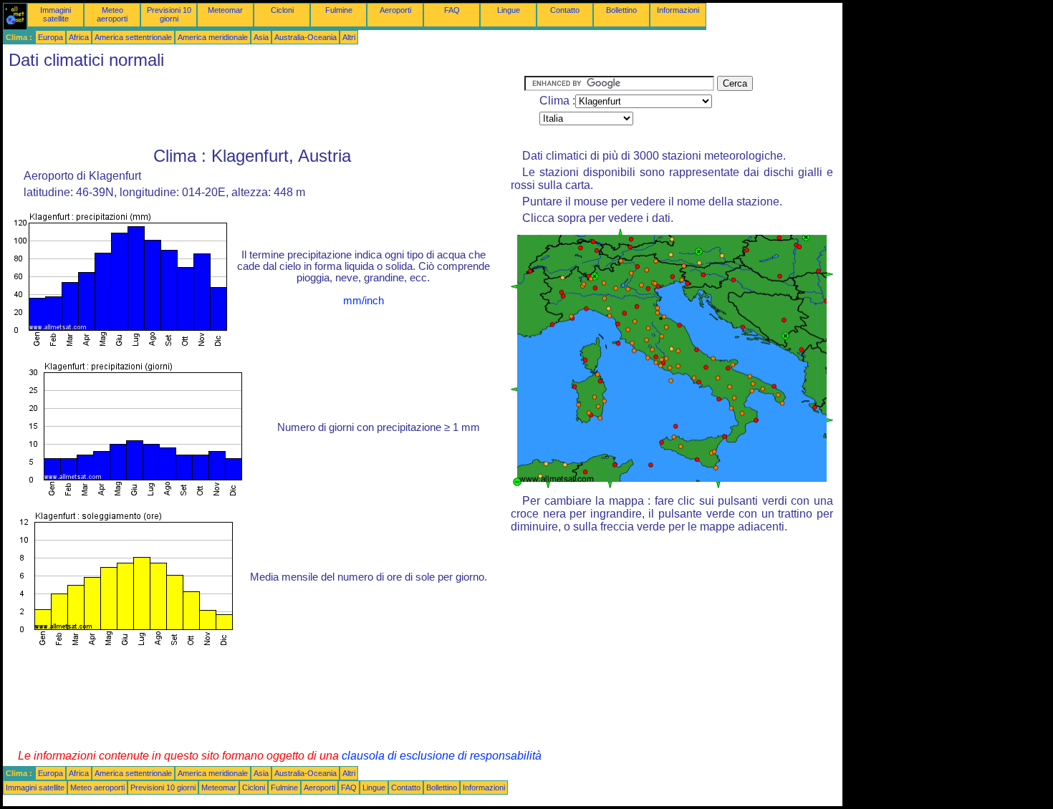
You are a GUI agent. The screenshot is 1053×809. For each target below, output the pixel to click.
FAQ (452, 10)
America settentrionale (133, 37)
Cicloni (282, 10)
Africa (79, 37)
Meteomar (225, 10)
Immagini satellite (55, 14)
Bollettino (621, 10)
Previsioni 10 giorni (169, 14)
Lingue (508, 10)
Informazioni (678, 10)
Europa (50, 37)
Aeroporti (395, 10)
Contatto (565, 10)
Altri (348, 37)
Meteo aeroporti (112, 14)
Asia (261, 37)
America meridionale (213, 37)
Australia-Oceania (305, 37)
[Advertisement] (263, 108)
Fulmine (338, 10)
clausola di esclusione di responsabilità (442, 756)
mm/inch (363, 300)
